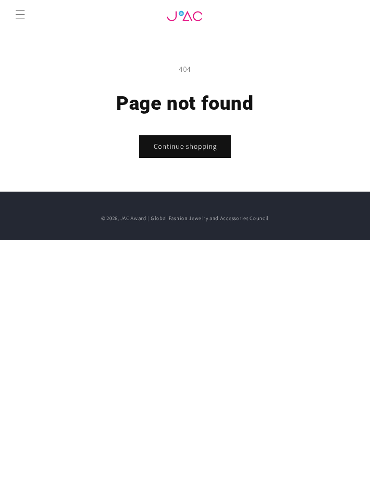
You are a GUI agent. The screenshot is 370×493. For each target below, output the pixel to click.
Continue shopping (185, 146)
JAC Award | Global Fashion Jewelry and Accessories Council (194, 218)
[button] (20, 14)
